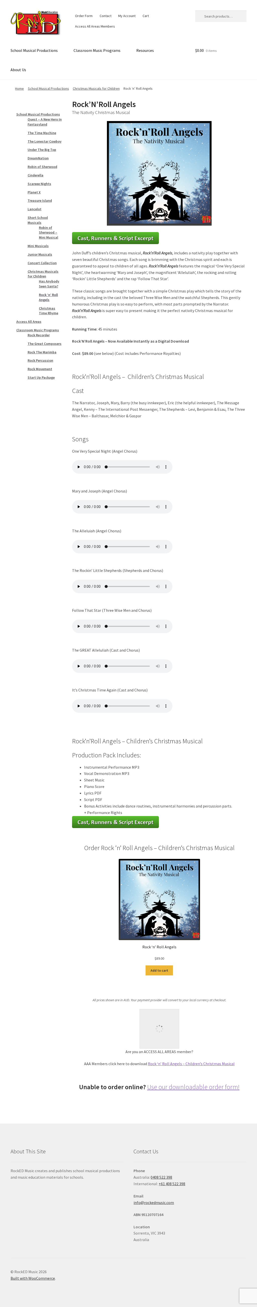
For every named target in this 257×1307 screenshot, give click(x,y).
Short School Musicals (38, 220)
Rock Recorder (39, 335)
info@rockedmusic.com (154, 1202)
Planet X (34, 192)
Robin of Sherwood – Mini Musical (48, 232)
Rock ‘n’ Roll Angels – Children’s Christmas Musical (191, 1063)
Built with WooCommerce (33, 1278)
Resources (145, 50)
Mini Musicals (38, 246)
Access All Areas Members (95, 26)
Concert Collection (42, 263)
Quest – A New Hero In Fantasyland (45, 122)
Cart (146, 16)
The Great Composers (44, 343)
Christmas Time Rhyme (48, 311)
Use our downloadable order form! (193, 1087)
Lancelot (34, 209)
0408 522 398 (161, 1177)
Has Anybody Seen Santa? (49, 283)
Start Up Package (41, 377)
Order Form (84, 16)
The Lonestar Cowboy (44, 141)
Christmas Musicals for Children (96, 88)
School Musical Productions (34, 50)
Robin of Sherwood (42, 166)
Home (19, 88)
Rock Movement (40, 369)
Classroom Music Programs (97, 50)
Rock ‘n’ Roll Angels (48, 297)
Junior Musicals (40, 254)
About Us (18, 69)
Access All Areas (28, 321)
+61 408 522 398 (172, 1183)
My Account (127, 16)
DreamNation (38, 158)
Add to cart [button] (159, 970)
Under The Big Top (42, 149)
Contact (105, 16)
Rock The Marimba (42, 352)
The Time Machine (42, 133)
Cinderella (35, 175)
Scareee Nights (39, 183)
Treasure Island (40, 200)
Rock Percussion (40, 360)
